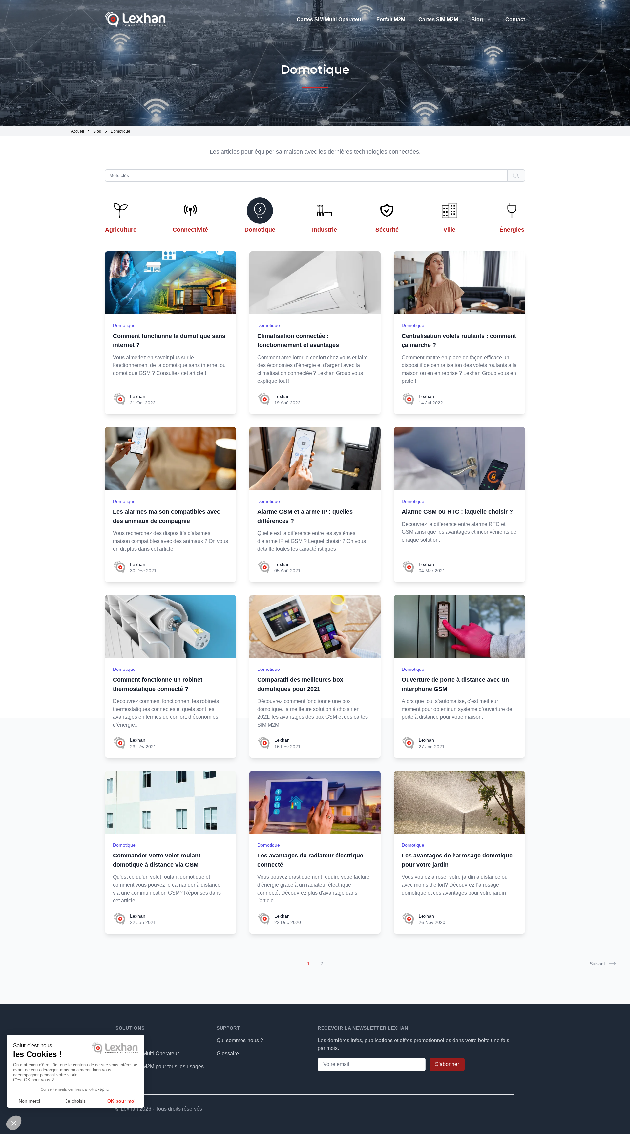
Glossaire (228, 1053)
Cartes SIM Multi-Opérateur (330, 19)
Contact (515, 19)
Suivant (597, 963)
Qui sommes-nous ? (240, 1040)
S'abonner (447, 1064)
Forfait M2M (390, 19)
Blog (477, 19)
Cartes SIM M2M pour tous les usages (160, 1066)
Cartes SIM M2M (438, 19)
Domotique (124, 325)
